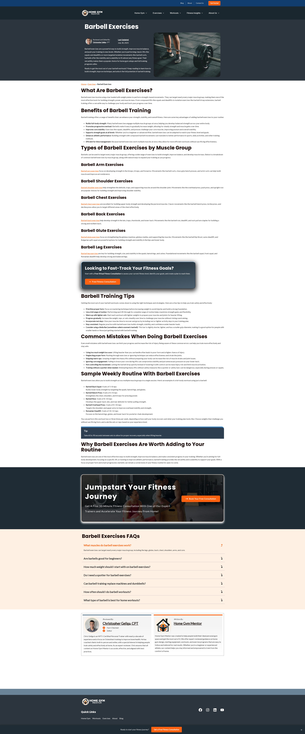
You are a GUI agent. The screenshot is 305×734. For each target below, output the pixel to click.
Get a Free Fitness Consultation (166, 729)
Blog (182, 3)
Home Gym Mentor (188, 623)
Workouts (174, 13)
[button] (146, 13)
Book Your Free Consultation (202, 499)
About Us (213, 13)
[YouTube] (222, 710)
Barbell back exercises (90, 220)
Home (83, 84)
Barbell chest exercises (90, 204)
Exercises (157, 13)
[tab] (153, 548)
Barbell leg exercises (89, 253)
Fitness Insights (193, 13)
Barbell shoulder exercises (91, 187)
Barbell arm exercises (90, 171)
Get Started (214, 3)
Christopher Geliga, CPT (120, 623)
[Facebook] (200, 710)
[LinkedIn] (215, 710)
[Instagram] (207, 710)
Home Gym (140, 13)
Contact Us (200, 3)
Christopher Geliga (99, 42)
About (190, 3)
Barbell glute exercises (90, 237)
